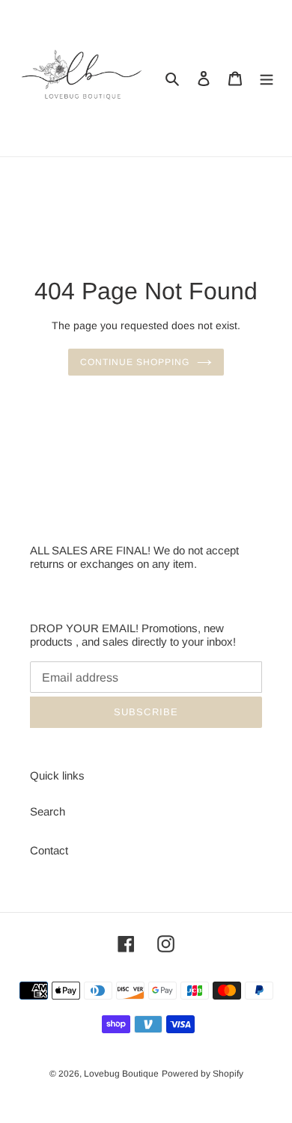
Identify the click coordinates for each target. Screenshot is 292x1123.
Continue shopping (134, 362)
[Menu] (266, 78)
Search (47, 811)
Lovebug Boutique (121, 1073)
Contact (49, 850)
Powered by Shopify (202, 1073)
